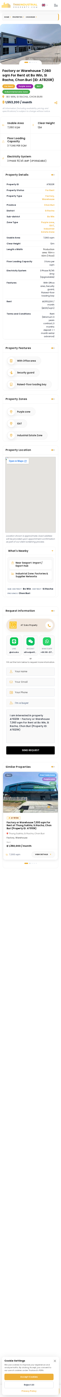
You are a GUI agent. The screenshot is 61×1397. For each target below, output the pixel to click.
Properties (17, 17)
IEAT (51, 225)
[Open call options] (49, 625)
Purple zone (47, 222)
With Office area (26, 360)
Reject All (29, 1384)
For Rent (49, 190)
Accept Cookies (29, 1376)
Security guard (25, 372)
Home (6, 17)
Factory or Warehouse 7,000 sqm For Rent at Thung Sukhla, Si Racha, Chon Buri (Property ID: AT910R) (29, 825)
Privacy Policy (29, 1391)
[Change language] (44, 5)
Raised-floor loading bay (31, 384)
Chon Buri (30, 17)
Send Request (30, 750)
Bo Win (50, 216)
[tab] (26, 62)
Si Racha (49, 210)
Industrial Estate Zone (47, 230)
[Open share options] (56, 102)
